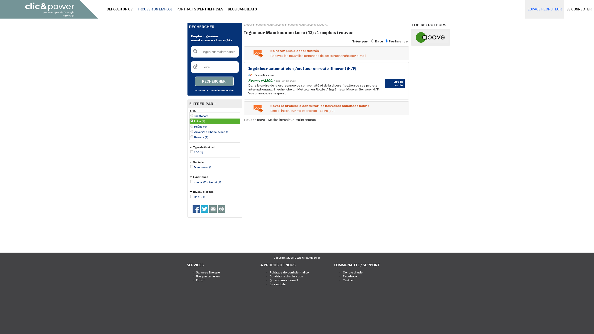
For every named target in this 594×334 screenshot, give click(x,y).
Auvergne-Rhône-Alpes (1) (211, 132)
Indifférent (201, 116)
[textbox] (215, 52)
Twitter (348, 280)
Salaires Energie (208, 272)
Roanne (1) (201, 137)
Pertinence (398, 41)
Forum (200, 280)
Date (379, 41)
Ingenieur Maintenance (270, 24)
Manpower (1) (203, 167)
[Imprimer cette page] (221, 209)
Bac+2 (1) (200, 197)
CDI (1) (198, 152)
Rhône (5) (200, 126)
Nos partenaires (208, 276)
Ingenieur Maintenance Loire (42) (308, 24)
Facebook (350, 276)
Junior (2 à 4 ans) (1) (207, 182)
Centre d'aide (353, 272)
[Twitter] (204, 209)
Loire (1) (199, 121)
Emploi (248, 24)
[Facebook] (196, 209)
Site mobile (278, 284)
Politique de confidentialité (289, 272)
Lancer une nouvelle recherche (214, 90)
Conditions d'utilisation (286, 276)
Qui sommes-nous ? (284, 280)
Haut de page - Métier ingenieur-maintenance (280, 120)
